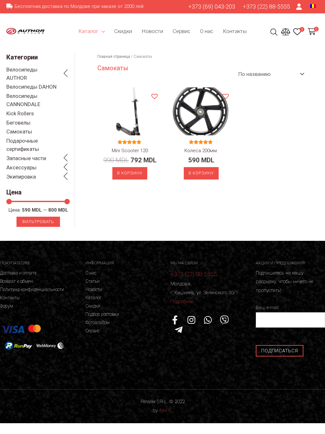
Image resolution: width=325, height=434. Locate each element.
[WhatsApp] (207, 319)
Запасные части (26, 158)
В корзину (130, 173)
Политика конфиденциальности (32, 289)
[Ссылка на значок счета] (299, 6)
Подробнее (181, 301)
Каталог (88, 31)
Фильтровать (38, 221)
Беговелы (18, 122)
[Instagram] (191, 319)
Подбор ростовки (102, 314)
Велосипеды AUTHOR (21, 73)
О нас (206, 31)
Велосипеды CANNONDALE (23, 100)
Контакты (235, 31)
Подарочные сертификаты (22, 145)
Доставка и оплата (18, 272)
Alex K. (165, 410)
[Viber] (224, 319)
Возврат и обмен (16, 281)
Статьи (92, 281)
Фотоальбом (97, 322)
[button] (154, 96)
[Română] (313, 5)
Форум (6, 306)
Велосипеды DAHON (31, 87)
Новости (152, 31)
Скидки (123, 31)
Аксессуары (21, 167)
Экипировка (21, 176)
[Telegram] (178, 329)
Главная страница (113, 56)
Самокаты (19, 131)
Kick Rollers (20, 113)
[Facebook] (174, 319)
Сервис (181, 31)
